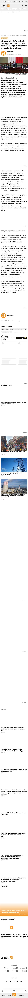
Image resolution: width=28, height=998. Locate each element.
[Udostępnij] (25, 990)
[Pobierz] (23, 54)
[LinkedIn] (14, 981)
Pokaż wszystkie (17, 332)
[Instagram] (20, 981)
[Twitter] (10, 981)
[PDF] (19, 321)
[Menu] (26, 5)
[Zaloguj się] (22, 5)
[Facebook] (7, 981)
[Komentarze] (14, 991)
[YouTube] (17, 981)
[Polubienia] (2, 991)
